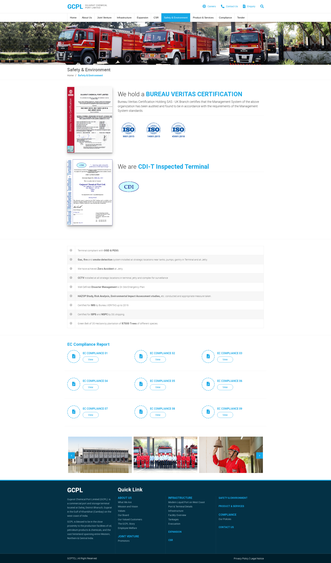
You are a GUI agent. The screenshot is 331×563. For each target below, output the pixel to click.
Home (73, 17)
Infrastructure (124, 17)
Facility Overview (177, 515)
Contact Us (226, 527)
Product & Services (203, 17)
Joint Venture (104, 17)
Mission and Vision (128, 506)
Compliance (225, 17)
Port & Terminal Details (180, 506)
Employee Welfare (127, 528)
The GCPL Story (126, 523)
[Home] (87, 6)
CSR (156, 17)
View (90, 359)
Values (121, 510)
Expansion (142, 17)
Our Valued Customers (130, 519)
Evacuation (174, 523)
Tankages (173, 519)
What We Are (125, 502)
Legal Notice (257, 558)
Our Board (123, 515)
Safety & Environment (176, 17)
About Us (87, 17)
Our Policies (225, 519)
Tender (241, 17)
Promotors (123, 540)
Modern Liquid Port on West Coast (186, 502)
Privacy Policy (241, 558)
